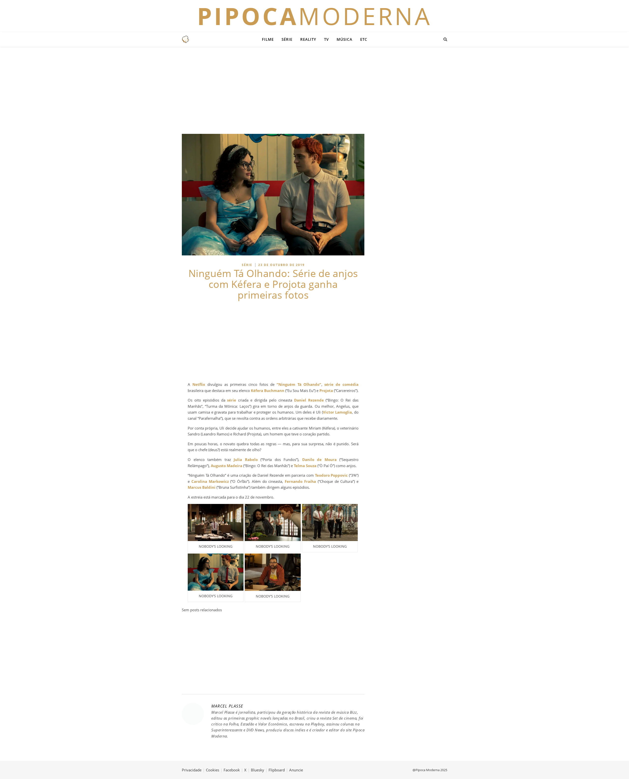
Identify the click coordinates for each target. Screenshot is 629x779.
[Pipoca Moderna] (185, 39)
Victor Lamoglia (337, 412)
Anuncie (296, 769)
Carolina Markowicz (210, 481)
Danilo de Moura (319, 459)
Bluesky (257, 769)
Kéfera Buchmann (267, 390)
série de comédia (341, 384)
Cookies (212, 769)
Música (344, 39)
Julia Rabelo (246, 459)
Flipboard (277, 769)
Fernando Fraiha (300, 481)
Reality (308, 39)
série (231, 400)
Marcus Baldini (201, 487)
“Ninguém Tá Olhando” (299, 384)
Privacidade (191, 769)
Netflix (198, 384)
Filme (268, 39)
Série (287, 39)
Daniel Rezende (309, 400)
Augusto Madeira (226, 465)
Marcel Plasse (227, 706)
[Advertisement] (314, 89)
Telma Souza (305, 465)
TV (326, 39)
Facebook (232, 769)
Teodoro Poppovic (331, 475)
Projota (326, 390)
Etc (363, 39)
